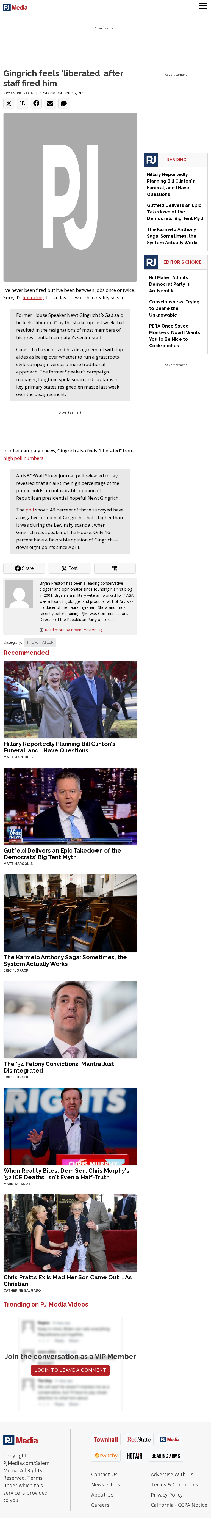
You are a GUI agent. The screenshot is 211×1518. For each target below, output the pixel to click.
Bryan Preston (18, 93)
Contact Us (104, 1474)
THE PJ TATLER (40, 642)
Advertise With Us (172, 1474)
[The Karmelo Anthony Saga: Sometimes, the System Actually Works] (70, 912)
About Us (102, 1494)
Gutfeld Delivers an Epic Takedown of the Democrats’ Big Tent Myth (62, 853)
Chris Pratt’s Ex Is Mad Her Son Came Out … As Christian (68, 1280)
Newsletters (105, 1484)
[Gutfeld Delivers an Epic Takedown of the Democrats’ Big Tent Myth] (70, 805)
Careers (100, 1505)
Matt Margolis (18, 757)
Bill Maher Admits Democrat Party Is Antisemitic (169, 284)
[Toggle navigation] (202, 7)
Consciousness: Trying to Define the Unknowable (174, 308)
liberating (33, 297)
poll (30, 510)
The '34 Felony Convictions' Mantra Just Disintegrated (59, 1067)
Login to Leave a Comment (70, 1370)
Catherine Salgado (22, 1290)
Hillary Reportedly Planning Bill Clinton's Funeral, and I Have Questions (59, 747)
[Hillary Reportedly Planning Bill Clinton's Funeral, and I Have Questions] (70, 699)
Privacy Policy (167, 1494)
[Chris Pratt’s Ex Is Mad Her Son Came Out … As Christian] (70, 1232)
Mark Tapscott (18, 1184)
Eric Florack (16, 970)
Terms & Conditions (174, 1484)
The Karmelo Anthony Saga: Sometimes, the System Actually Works (65, 960)
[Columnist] (21, 593)
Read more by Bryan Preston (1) (73, 629)
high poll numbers (23, 458)
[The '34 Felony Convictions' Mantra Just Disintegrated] (70, 1019)
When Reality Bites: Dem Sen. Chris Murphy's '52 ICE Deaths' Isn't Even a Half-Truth (66, 1174)
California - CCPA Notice (179, 1505)
